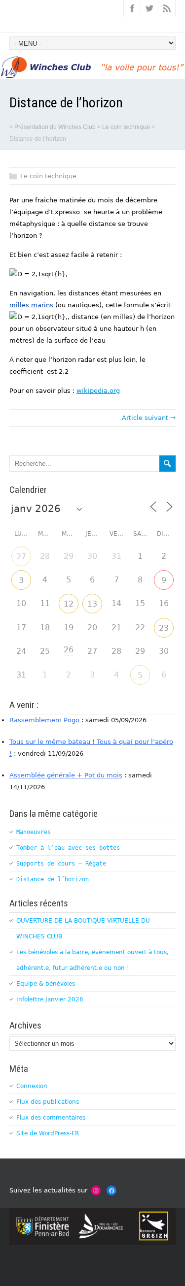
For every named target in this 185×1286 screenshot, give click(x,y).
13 (92, 604)
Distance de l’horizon (52, 879)
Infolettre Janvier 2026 (49, 999)
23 (164, 628)
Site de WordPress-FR (47, 1133)
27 (21, 556)
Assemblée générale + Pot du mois (65, 775)
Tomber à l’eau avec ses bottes (68, 847)
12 (69, 604)
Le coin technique (126, 127)
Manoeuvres (33, 832)
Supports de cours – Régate (61, 863)
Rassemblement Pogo (44, 720)
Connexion (31, 1086)
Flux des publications (47, 1101)
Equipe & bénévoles (45, 983)
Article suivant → (149, 417)
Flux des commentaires (50, 1117)
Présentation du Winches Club (55, 127)
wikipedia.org (98, 390)
